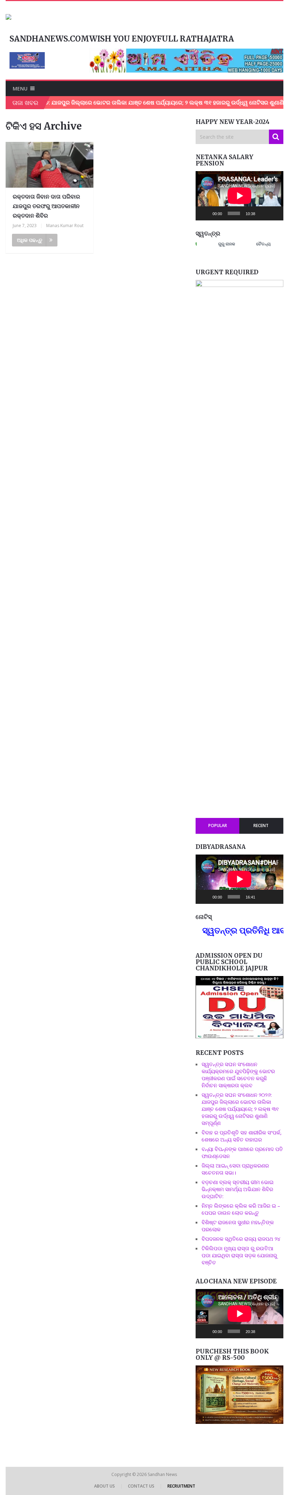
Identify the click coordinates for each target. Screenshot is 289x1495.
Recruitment (181, 1486)
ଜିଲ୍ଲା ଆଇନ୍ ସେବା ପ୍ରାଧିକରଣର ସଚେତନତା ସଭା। (235, 1169)
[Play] (204, 213)
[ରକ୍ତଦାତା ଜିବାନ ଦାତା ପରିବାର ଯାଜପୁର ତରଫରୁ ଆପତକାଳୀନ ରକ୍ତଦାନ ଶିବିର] (49, 165)
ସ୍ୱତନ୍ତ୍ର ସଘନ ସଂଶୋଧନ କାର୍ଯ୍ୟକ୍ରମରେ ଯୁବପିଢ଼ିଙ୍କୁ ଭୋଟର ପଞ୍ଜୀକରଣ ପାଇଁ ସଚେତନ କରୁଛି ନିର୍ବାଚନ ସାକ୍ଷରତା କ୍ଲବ (238, 1075)
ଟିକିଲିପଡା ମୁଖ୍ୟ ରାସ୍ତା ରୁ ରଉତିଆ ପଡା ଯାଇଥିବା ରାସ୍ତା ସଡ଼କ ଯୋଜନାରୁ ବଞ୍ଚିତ (239, 1255)
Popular (217, 825)
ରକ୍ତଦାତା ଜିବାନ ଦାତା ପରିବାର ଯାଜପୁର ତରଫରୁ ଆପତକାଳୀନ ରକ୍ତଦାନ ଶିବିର (46, 206)
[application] (239, 195)
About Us (104, 1486)
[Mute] (262, 213)
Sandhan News (163, 1474)
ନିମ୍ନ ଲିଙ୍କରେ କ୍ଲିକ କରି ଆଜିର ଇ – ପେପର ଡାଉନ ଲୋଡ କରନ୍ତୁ (241, 1209)
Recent (261, 825)
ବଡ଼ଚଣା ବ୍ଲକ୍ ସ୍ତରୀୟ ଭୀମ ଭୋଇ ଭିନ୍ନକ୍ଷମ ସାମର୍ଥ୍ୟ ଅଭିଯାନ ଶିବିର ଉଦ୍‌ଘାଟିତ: (237, 1189)
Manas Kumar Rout (65, 226)
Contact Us (141, 1486)
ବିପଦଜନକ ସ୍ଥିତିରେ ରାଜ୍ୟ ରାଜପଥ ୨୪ (241, 1238)
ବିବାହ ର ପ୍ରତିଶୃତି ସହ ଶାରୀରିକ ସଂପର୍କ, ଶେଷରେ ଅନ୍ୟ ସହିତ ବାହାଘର (242, 1136)
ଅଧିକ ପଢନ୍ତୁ (29, 240)
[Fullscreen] (274, 213)
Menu (20, 88)
